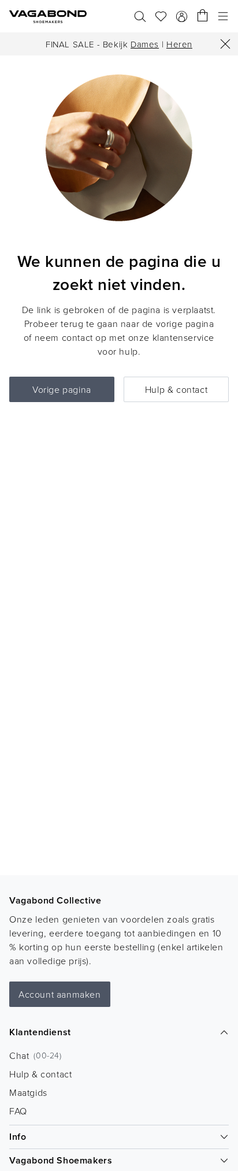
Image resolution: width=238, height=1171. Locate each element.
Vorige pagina (61, 389)
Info (17, 1136)
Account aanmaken (59, 994)
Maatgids (28, 1092)
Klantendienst (40, 1032)
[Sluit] (225, 43)
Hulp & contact (176, 389)
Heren (179, 44)
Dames (145, 44)
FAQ (18, 1111)
